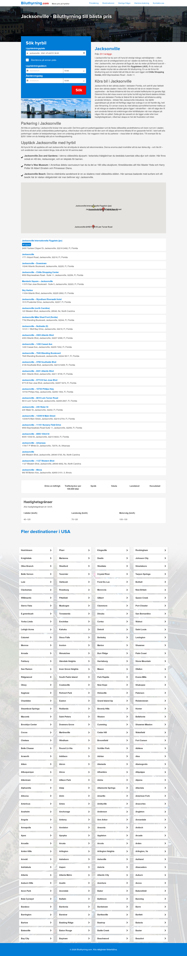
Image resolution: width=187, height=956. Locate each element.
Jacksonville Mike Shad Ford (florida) (40, 317)
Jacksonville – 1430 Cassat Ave (37, 344)
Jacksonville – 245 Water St (35, 406)
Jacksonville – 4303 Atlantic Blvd (38, 335)
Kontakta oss (158, 3)
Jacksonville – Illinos (32, 469)
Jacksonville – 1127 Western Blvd (38, 460)
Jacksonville (28, 254)
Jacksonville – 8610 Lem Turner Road (40, 397)
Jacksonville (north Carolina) (36, 308)
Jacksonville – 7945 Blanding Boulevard (41, 353)
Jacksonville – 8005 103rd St (35, 433)
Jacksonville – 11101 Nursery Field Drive (41, 424)
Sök (79, 90)
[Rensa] (84, 53)
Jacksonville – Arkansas (34, 442)
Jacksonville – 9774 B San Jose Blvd (39, 380)
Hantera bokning (141, 3)
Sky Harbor (27, 290)
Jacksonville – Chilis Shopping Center (40, 272)
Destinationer (108, 3)
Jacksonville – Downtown (34, 263)
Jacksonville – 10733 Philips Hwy (38, 388)
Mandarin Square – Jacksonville (37, 281)
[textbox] (56, 53)
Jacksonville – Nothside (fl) (35, 326)
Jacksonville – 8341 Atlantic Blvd (38, 370)
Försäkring (94, 3)
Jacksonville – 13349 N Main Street (38, 415)
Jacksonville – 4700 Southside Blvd (39, 361)
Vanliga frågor (124, 3)
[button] (103, 210)
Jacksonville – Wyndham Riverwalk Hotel (42, 299)
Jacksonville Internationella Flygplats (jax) (42, 240)
